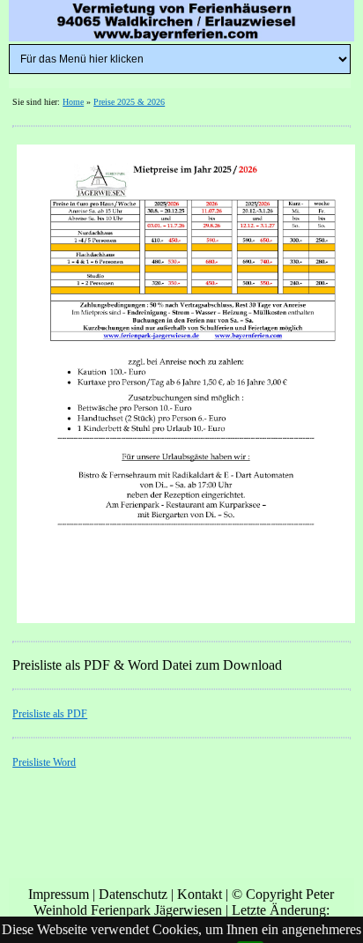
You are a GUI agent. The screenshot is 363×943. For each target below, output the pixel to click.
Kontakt (199, 894)
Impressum (58, 894)
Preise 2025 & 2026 (129, 102)
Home (73, 102)
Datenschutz (133, 894)
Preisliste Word (44, 762)
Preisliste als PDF (49, 714)
